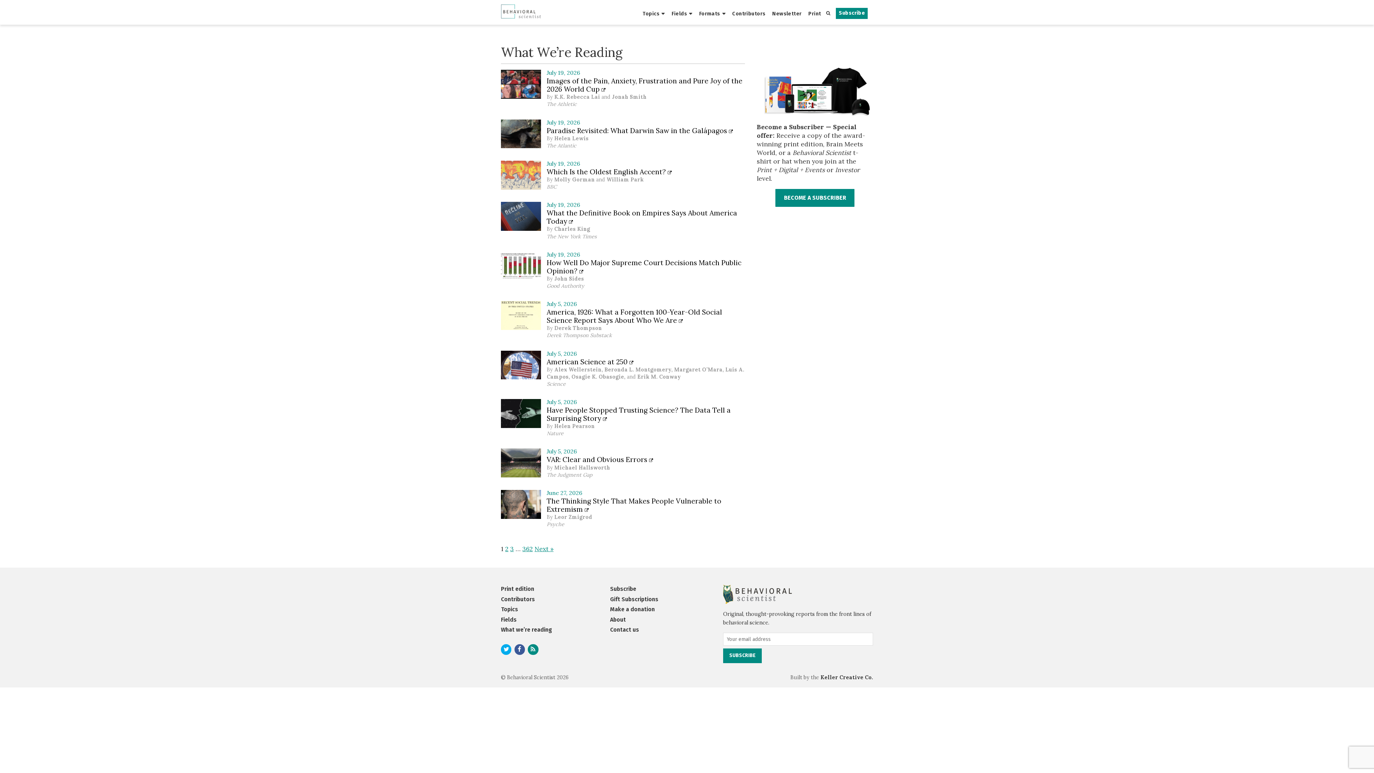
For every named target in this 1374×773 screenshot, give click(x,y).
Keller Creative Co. (846, 677)
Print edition (517, 588)
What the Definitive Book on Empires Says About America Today (642, 217)
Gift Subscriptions (634, 599)
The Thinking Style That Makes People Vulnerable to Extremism (634, 505)
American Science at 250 (588, 362)
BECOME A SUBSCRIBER (815, 197)
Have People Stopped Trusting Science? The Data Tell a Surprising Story (639, 414)
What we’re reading (526, 629)
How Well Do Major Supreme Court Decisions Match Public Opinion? (644, 266)
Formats (709, 13)
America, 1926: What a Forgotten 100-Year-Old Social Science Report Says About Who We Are (634, 316)
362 (527, 549)
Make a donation (632, 609)
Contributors (748, 13)
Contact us (624, 629)
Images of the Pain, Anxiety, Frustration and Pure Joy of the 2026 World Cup (644, 85)
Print (814, 13)
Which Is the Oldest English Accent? (607, 171)
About (618, 619)
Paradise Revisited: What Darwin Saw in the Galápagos (638, 130)
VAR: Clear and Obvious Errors (598, 459)
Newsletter (787, 13)
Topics (651, 13)
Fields (679, 13)
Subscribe (852, 13)
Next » (544, 549)
